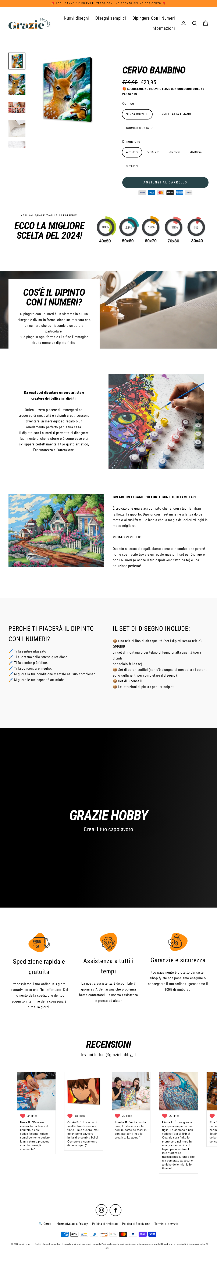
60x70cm (174, 152)
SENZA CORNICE (137, 114)
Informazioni (163, 28)
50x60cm (153, 152)
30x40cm (132, 166)
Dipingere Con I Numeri (153, 18)
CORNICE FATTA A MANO (174, 114)
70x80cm (196, 152)
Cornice (128, 103)
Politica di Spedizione (136, 1224)
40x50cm (132, 152)
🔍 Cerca (45, 1224)
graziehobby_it (122, 1054)
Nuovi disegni (76, 18)
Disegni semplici (110, 18)
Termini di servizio (166, 1224)
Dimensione (131, 141)
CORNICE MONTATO (139, 128)
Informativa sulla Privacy (72, 1224)
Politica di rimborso (105, 1224)
